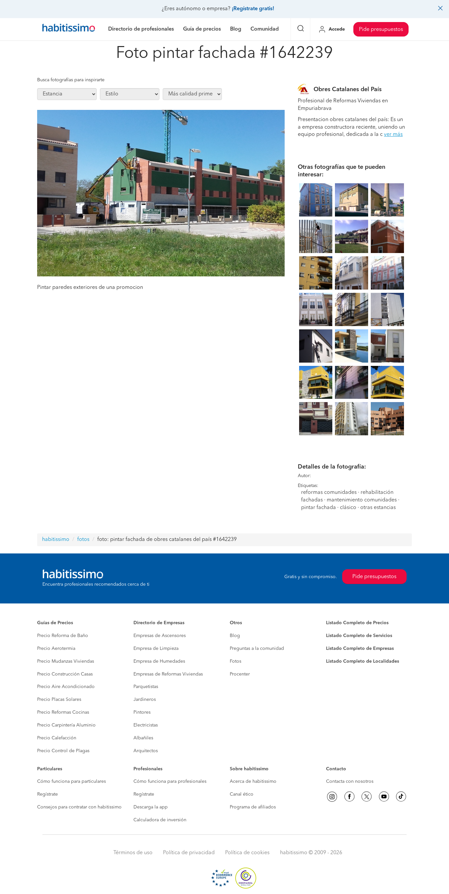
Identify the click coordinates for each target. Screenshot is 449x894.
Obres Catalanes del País (348, 89)
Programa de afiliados (253, 807)
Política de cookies (247, 853)
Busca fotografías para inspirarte (71, 80)
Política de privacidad (189, 853)
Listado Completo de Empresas (360, 648)
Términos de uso (133, 853)
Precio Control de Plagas (63, 751)
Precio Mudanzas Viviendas (65, 661)
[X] (366, 797)
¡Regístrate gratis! (253, 9)
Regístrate (47, 794)
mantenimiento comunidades (362, 500)
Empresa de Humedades (159, 661)
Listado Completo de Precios (357, 623)
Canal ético (241, 794)
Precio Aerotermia (56, 648)
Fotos (235, 661)
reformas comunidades (329, 492)
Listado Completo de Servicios (359, 635)
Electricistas (145, 725)
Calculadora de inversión (159, 820)
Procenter (240, 674)
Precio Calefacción (56, 738)
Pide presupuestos (381, 29)
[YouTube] (384, 797)
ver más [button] (393, 134)
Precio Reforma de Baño (62, 635)
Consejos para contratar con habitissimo (79, 807)
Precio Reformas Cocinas (63, 712)
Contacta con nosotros (349, 781)
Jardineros (144, 699)
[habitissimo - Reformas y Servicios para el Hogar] (68, 29)
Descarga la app (150, 807)
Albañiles (143, 738)
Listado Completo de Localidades (362, 661)
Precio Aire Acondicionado (66, 686)
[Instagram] (332, 797)
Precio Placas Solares (59, 699)
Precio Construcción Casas (65, 674)
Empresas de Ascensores (159, 635)
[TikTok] (401, 797)
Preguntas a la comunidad (257, 648)
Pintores (142, 712)
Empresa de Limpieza (155, 648)
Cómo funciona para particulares (71, 781)
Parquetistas (145, 686)
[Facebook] (349, 797)
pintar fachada (318, 507)
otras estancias (378, 507)
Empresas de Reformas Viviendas (168, 674)
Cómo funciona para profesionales (169, 781)
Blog (235, 635)
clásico (348, 507)
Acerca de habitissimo (253, 781)
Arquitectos (145, 751)
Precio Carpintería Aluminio (66, 725)
